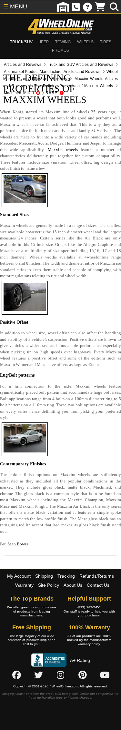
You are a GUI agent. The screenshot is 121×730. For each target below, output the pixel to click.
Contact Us (98, 585)
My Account (19, 576)
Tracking (66, 576)
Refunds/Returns (96, 576)
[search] (114, 7)
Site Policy (48, 585)
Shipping (44, 576)
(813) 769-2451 (89, 607)
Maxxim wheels (63, 149)
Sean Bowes (17, 544)
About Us (73, 585)
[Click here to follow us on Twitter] (38, 674)
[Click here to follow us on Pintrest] (82, 674)
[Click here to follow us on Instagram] (60, 674)
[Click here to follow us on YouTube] (104, 674)
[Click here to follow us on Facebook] (16, 674)
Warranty (24, 585)
